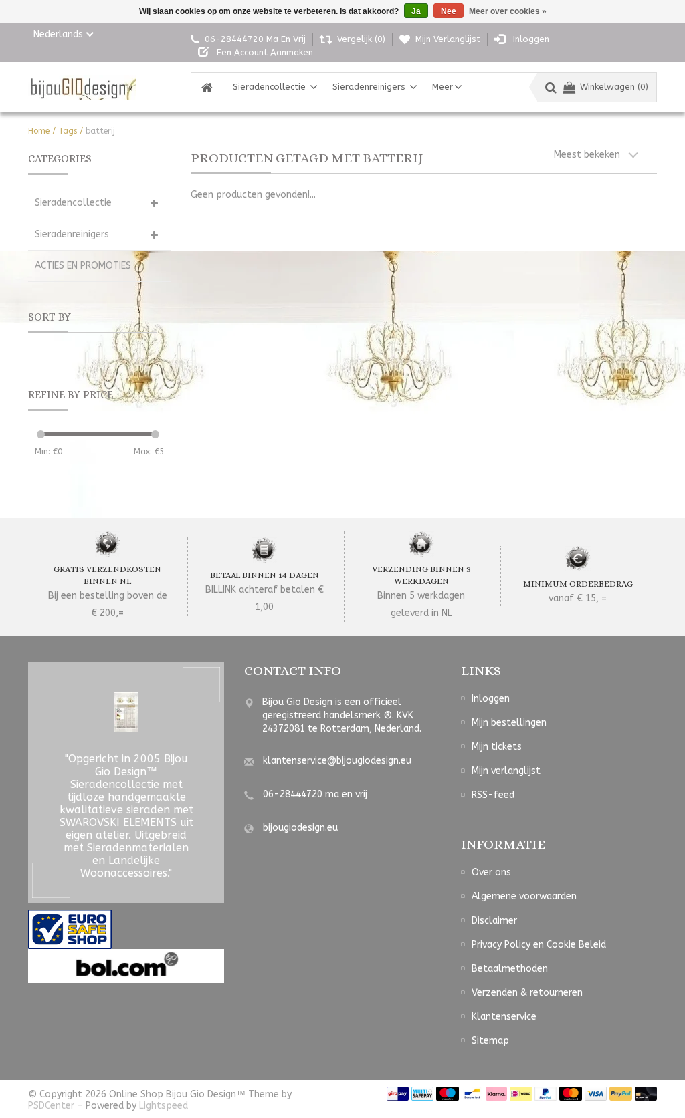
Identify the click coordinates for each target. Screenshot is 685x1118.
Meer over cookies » (508, 11)
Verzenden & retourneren (527, 992)
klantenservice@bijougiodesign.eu (337, 760)
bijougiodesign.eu (300, 827)
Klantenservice (504, 1016)
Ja (416, 11)
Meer (442, 87)
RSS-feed (493, 795)
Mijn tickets (497, 746)
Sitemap (490, 1040)
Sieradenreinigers (368, 87)
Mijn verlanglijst (506, 771)
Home (39, 131)
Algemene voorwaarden (524, 896)
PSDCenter (51, 1105)
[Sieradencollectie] (82, 87)
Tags (67, 131)
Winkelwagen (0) (614, 87)
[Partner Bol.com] (126, 965)
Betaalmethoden (510, 968)
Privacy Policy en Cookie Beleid (539, 944)
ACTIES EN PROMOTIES (83, 265)
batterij (100, 131)
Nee (448, 11)
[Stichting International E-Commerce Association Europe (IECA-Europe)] (70, 928)
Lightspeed (163, 1105)
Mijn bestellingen (509, 722)
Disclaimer (494, 920)
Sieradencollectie (269, 87)
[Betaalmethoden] (398, 1093)
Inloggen (491, 698)
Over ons (491, 872)
